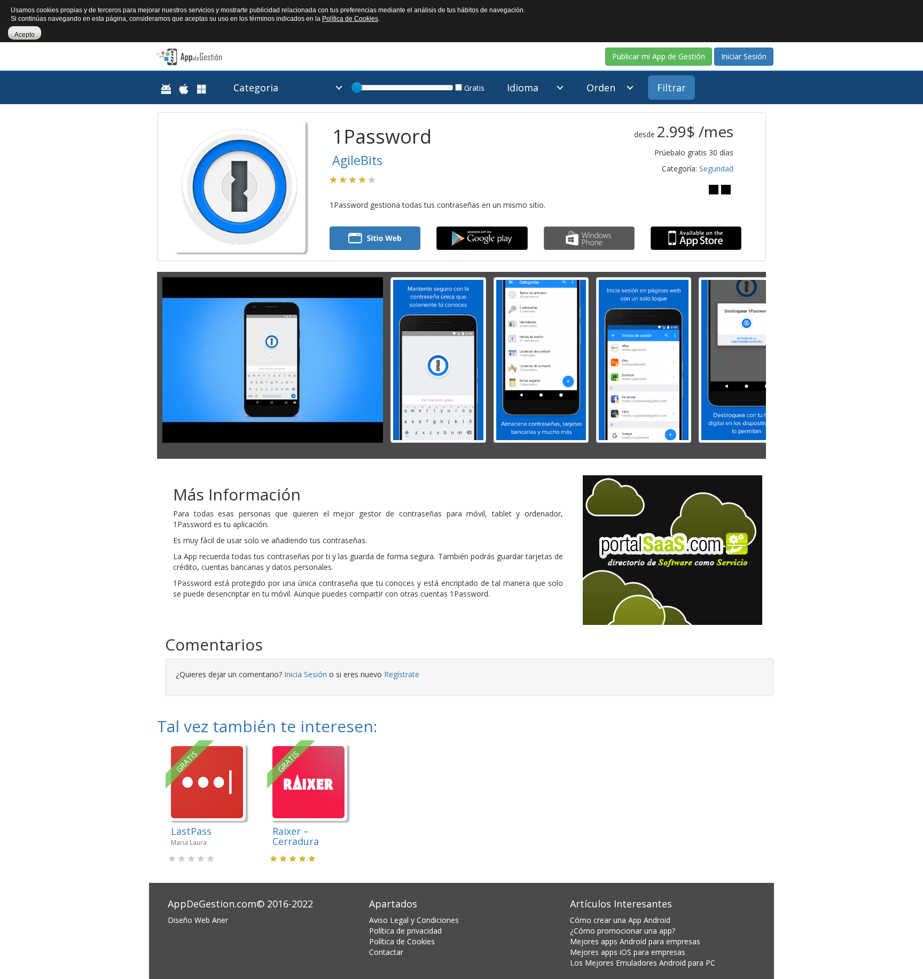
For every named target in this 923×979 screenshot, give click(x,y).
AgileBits (357, 160)
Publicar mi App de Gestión (658, 56)
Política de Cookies (402, 941)
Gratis (473, 88)
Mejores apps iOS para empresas (627, 952)
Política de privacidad (405, 931)
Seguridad (716, 168)
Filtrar (671, 87)
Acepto (24, 34)
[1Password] (438, 359)
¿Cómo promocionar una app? (622, 931)
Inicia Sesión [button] (305, 674)
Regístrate (401, 674)
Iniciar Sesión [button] (743, 56)
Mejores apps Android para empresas (635, 941)
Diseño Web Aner (198, 920)
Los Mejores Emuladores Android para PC (642, 963)
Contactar (386, 952)
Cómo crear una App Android (620, 920)
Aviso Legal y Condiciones (414, 920)
